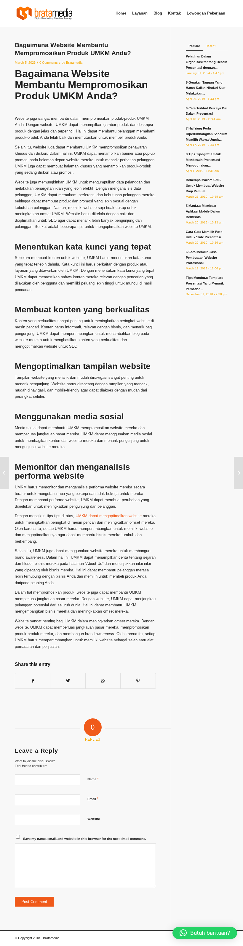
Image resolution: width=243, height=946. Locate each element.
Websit (87, 73)
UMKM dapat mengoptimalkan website (109, 516)
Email (92, 799)
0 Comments (48, 62)
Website (93, 819)
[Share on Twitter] (67, 680)
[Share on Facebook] (32, 680)
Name (93, 779)
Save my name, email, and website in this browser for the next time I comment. (84, 838)
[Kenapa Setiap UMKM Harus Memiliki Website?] (4, 473)
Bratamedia (74, 62)
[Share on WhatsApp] (103, 680)
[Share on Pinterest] (138, 680)
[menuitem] (121, 13)
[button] (204, 933)
